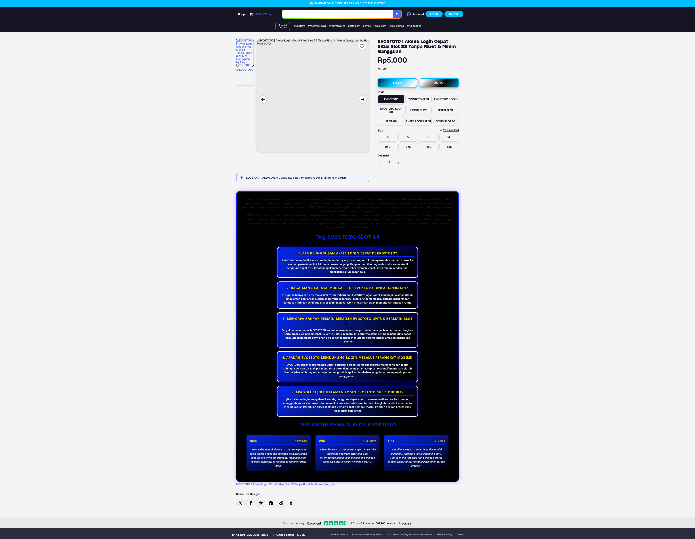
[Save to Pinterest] (271, 502)
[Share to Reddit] (281, 502)
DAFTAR (454, 14)
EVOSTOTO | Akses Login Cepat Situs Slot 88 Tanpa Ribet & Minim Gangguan (286, 484)
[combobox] (337, 14)
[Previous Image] (262, 99)
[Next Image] (362, 99)
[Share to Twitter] (240, 502)
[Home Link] (262, 14)
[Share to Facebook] (250, 502)
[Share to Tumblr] (291, 502)
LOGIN (434, 14)
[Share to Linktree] (260, 502)
